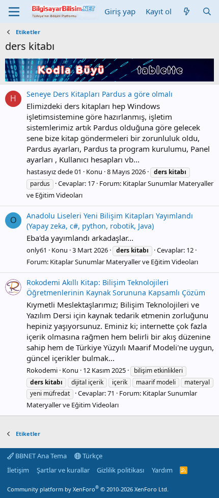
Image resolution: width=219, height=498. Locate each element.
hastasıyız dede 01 (53, 171)
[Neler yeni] (187, 11)
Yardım (162, 470)
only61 (36, 250)
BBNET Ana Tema (40, 455)
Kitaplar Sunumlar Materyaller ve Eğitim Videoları (124, 261)
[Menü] (14, 12)
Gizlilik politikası (120, 470)
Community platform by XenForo (88, 489)
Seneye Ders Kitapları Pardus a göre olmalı (99, 94)
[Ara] (207, 11)
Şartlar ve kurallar (63, 470)
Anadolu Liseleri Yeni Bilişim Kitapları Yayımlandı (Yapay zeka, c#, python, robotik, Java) (109, 221)
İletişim (18, 470)
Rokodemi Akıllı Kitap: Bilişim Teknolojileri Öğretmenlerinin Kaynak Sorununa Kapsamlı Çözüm (115, 287)
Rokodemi (42, 370)
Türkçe (91, 455)
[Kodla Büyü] (109, 78)
